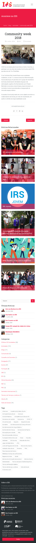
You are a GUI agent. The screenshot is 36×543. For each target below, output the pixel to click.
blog (9, 25)
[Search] (33, 300)
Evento (3, 365)
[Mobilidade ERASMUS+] (3, 333)
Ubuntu (3, 399)
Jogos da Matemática (8, 443)
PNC (2, 387)
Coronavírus (20, 419)
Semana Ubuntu (28, 459)
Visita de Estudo (6, 403)
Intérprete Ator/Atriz (25, 440)
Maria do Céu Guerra (26, 445)
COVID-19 (29, 419)
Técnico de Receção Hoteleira (10, 464)
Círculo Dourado (6, 422)
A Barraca (5, 411)
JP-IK (18, 443)
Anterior (5, 120)
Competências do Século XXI (21, 416)
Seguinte (30, 120)
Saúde (16, 456)
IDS (20, 41)
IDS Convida (13, 440)
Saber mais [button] (11, 535)
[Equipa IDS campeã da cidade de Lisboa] (3, 327)
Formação (4, 369)
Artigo (3, 350)
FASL (19, 432)
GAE (2, 372)
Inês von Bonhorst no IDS (13, 309)
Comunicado (5, 353)
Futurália (28, 438)
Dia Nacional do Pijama (24, 430)
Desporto (16, 422)
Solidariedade (5, 461)
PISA (26, 448)
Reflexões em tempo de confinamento (12, 453)
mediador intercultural (8, 448)
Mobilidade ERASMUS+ (13, 332)
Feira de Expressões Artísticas (10, 435)
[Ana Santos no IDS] (3, 315)
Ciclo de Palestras (7, 416)
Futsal (21, 438)
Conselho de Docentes (8, 357)
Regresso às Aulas (7, 456)
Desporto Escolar (25, 422)
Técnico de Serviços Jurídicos (10, 395)
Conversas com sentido (8, 419)
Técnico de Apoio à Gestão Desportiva (22, 461)
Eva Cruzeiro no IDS (12, 320)
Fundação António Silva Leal (9, 438)
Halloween (5, 440)
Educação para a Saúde (8, 432)
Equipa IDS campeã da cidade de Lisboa (18, 326)
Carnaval (20, 414)
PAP (2, 384)
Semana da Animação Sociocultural (11, 459)
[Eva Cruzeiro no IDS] (3, 321)
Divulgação (4, 361)
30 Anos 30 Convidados (8, 342)
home (5, 25)
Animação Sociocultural (17, 106)
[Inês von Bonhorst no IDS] (3, 310)
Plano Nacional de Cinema (9, 451)
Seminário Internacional (8, 391)
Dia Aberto (5, 424)
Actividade (15, 25)
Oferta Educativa (6, 380)
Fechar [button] (18, 539)
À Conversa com (6, 469)
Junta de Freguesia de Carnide (10, 445)
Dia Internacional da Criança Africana (20, 424)
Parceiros (19, 448)
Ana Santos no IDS (11, 315)
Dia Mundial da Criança (8, 430)
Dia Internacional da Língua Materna (11, 427)
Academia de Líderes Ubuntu (18, 411)
